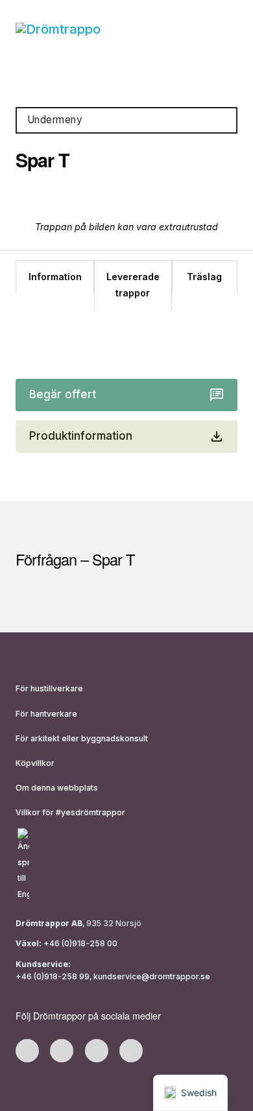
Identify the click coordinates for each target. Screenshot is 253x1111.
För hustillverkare (49, 688)
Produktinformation (80, 435)
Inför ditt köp (174, 79)
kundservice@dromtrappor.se (152, 976)
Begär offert (62, 394)
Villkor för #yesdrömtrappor (70, 812)
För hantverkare (46, 714)
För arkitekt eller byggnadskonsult (82, 738)
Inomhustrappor (57, 79)
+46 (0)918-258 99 (53, 976)
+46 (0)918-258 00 (79, 943)
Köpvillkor (35, 763)
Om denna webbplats (57, 788)
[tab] (54, 277)
